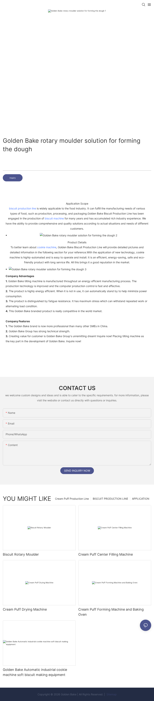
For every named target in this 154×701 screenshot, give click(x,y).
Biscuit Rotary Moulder (21, 554)
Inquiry (13, 178)
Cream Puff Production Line (72, 498)
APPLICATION (140, 498)
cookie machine (46, 247)
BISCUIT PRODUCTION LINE (110, 498)
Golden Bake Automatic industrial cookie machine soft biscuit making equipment (35, 672)
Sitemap (111, 694)
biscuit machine (54, 218)
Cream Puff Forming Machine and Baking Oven (111, 611)
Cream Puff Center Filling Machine (105, 554)
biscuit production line (22, 208)
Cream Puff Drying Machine (25, 609)
